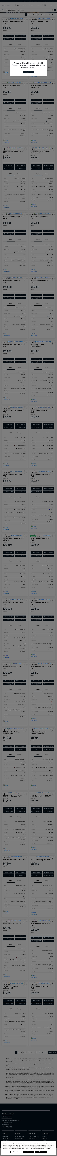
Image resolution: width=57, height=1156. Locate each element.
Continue (28, 72)
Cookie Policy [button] (18, 1148)
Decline (28, 1151)
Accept (40, 1151)
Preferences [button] (48, 1148)
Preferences (16, 1151)
